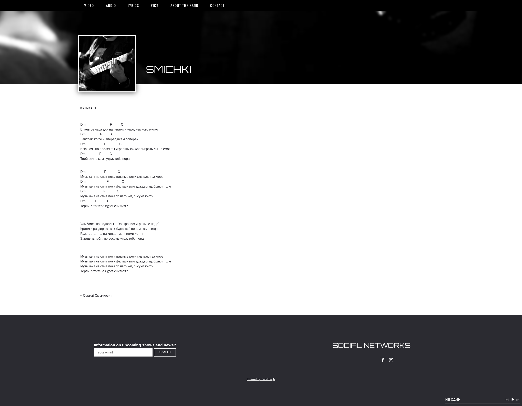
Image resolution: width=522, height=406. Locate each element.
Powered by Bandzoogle (261, 379)
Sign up (164, 352)
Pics (154, 5)
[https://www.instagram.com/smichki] (391, 360)
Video (89, 5)
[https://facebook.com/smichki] (383, 360)
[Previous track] (507, 400)
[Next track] (518, 400)
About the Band (184, 5)
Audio (111, 5)
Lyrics (133, 5)
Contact (217, 5)
